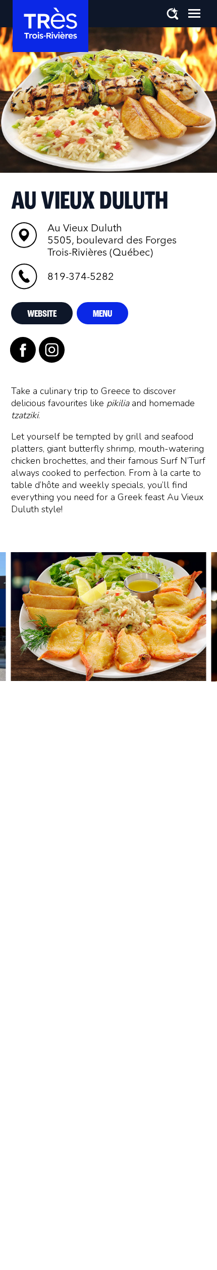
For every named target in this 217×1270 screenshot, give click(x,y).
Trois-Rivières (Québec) (112, 240)
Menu (102, 314)
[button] (194, 13)
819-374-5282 (80, 276)
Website (42, 314)
